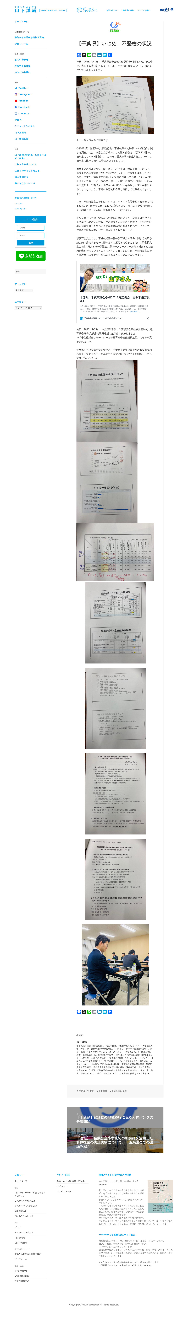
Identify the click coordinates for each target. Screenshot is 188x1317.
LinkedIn (23, 113)
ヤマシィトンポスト (25, 126)
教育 (125, 1091)
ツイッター (19, 203)
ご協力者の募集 (127, 10)
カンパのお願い (144, 10)
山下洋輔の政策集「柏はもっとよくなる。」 (30, 156)
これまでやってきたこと (27, 170)
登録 (31, 243)
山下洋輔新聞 (21, 138)
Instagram (24, 94)
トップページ (21, 21)
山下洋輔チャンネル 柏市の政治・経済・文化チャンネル (125, 1265)
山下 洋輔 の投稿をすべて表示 (133, 1073)
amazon (103, 1184)
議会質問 (21, 177)
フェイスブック (20, 209)
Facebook (24, 107)
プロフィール (21, 43)
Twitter (23, 88)
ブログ (18, 119)
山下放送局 (20, 132)
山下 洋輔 (102, 1091)
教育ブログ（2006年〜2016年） (26, 198)
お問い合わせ (111, 10)
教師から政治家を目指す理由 (29, 37)
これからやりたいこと (26, 164)
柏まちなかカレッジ (25, 183)
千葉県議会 (117, 1091)
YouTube (23, 100)
